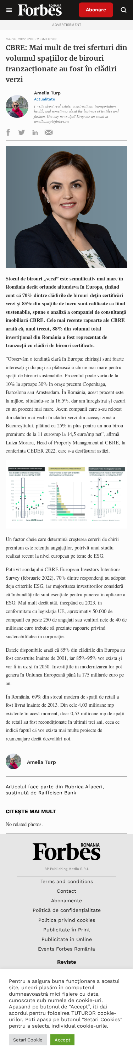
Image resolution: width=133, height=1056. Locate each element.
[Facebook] (8, 133)
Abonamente (66, 900)
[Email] (48, 133)
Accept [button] (62, 1040)
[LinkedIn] (35, 133)
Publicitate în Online (66, 939)
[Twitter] (21, 133)
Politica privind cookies (66, 920)
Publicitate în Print (66, 929)
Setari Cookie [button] (28, 1040)
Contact (66, 891)
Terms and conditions (66, 881)
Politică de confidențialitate (67, 910)
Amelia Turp (47, 93)
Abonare (96, 9)
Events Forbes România (66, 949)
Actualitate (44, 99)
